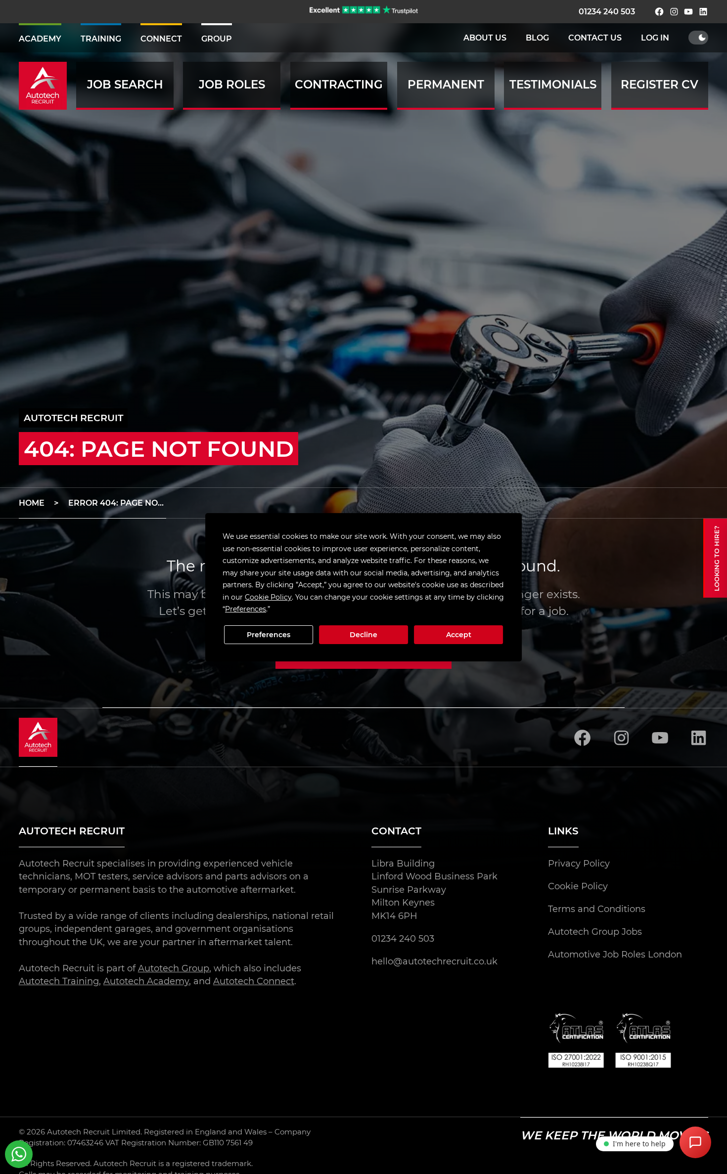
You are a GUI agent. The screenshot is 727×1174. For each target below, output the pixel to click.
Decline (363, 634)
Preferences (268, 634)
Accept (458, 634)
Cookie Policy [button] (268, 596)
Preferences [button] (245, 609)
